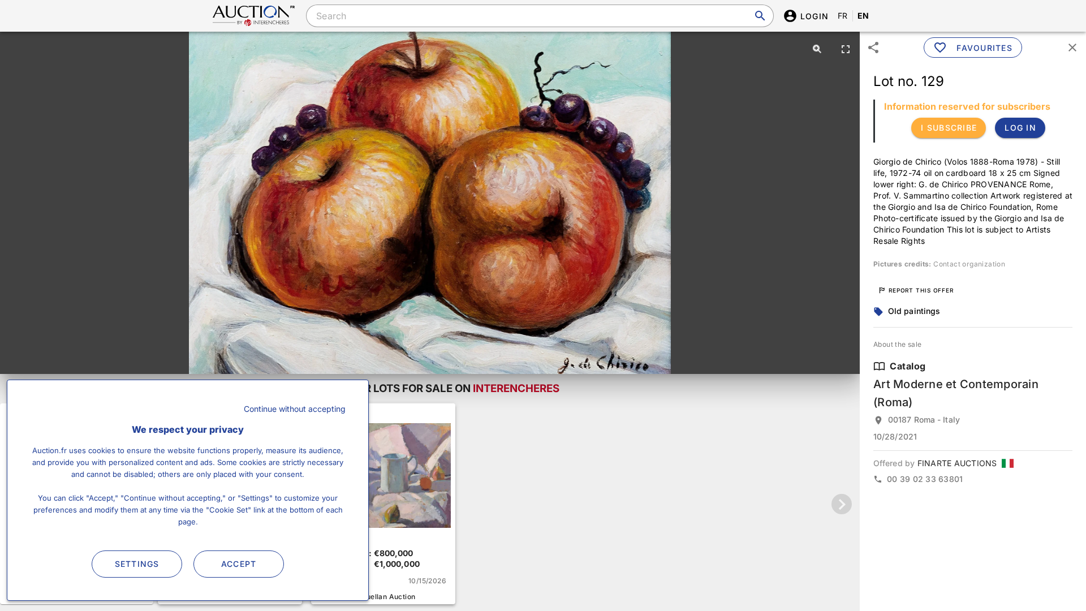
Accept (239, 564)
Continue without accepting (295, 409)
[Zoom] (817, 49)
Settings (137, 564)
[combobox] (539, 16)
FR (843, 15)
